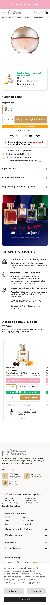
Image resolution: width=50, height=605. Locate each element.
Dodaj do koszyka (30, 119)
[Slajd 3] (24, 418)
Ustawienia (36, 591)
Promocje (27, 524)
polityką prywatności (32, 583)
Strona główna (7, 17)
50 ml (23, 387)
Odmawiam (14, 591)
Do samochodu (29, 521)
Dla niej (8, 517)
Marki (19, 17)
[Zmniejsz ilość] (8, 397)
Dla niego (26, 517)
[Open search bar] (35, 12)
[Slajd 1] (21, 418)
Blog (6, 524)
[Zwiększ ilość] (17, 397)
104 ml (35, 387)
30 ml (11, 387)
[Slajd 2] (22, 418)
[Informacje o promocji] (9, 380)
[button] (25, 168)
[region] (25, 41)
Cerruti (27, 17)
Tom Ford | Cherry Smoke (27, 412)
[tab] (22, 87)
